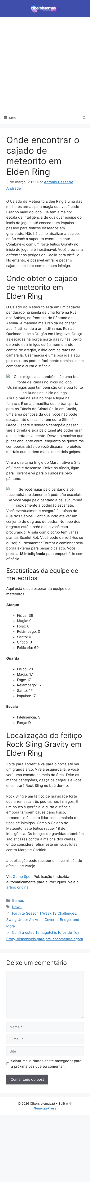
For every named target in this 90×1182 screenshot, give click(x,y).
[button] (84, 118)
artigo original (17, 887)
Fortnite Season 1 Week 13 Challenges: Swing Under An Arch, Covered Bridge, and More (42, 919)
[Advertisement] (45, 64)
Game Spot (22, 876)
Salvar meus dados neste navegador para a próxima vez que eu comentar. (46, 1063)
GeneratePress (45, 1108)
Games (18, 900)
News (17, 907)
